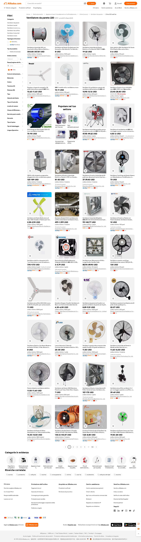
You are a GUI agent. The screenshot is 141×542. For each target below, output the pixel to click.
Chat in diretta (90, 492)
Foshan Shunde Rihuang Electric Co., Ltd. (39, 354)
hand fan (44, 474)
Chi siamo (7, 484)
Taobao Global (78, 533)
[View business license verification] (88, 539)
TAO (85, 533)
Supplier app (72, 525)
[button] (85, 3)
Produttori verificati (64, 488)
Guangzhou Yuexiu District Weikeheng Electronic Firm (67, 271)
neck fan (10, 474)
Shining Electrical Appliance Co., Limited (94, 311)
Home (28, 14)
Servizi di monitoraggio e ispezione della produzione (43, 503)
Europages (98, 533)
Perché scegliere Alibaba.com (13, 488)
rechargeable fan (56, 474)
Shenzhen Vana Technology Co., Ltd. (121, 396)
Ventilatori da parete (97, 14)
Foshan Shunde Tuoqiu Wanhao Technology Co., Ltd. (122, 137)
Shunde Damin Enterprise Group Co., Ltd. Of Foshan (39, 95)
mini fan (69, 474)
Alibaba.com (105, 525)
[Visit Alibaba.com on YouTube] (130, 510)
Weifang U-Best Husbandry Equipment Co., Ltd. (95, 268)
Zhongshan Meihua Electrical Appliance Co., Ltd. (39, 268)
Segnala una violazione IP (93, 502)
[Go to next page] (96, 447)
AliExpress (43, 533)
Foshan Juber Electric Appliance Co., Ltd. (95, 439)
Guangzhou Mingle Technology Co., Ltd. (94, 226)
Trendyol (91, 533)
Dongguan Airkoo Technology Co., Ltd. (121, 356)
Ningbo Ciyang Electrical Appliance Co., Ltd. (122, 311)
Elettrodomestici (38, 14)
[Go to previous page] (65, 447)
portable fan (21, 474)
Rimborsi (88, 499)
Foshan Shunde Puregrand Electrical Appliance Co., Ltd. (67, 396)
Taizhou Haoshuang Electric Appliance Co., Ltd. (39, 226)
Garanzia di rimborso (37, 492)
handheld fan (90, 474)
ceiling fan (33, 474)
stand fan (118, 474)
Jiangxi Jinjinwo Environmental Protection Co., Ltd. (39, 55)
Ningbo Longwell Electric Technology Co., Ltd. (122, 228)
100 (92, 447)
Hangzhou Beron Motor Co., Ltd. (119, 97)
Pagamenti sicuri (36, 488)
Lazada (70, 533)
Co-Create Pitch (9, 492)
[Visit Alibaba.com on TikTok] (134, 510)
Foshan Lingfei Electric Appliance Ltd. (38, 394)
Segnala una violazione (92, 506)
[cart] (110, 3)
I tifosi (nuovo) (83, 14)
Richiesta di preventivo (65, 492)
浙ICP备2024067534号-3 (119, 539)
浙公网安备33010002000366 (102, 539)
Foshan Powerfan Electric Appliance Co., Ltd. (67, 55)
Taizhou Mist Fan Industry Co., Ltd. (120, 183)
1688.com (51, 533)
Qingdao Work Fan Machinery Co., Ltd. (94, 399)
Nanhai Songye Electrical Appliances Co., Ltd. (122, 268)
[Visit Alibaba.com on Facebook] (115, 510)
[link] (138, 523)
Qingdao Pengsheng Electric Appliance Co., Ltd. (39, 183)
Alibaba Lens (13, 525)
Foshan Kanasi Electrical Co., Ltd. (120, 439)
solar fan (79, 474)
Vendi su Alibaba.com (120, 488)
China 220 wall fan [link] (111, 14)
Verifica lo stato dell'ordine (121, 495)
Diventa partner (118, 502)
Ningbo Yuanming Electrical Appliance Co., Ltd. (67, 94)
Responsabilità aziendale (11, 495)
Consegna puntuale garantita (40, 495)
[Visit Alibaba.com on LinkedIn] (118, 510)
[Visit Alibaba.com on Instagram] (126, 510)
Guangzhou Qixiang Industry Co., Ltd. (66, 228)
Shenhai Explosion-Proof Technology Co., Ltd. (95, 137)
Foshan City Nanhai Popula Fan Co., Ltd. (66, 354)
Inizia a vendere (118, 492)
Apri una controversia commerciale (96, 495)
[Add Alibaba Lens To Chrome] (32, 525)
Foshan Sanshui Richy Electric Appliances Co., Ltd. (39, 439)
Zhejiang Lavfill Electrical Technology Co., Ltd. (95, 95)
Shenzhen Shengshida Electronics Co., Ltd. (39, 137)
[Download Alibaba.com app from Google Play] (130, 525)
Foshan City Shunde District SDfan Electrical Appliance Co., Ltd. (95, 55)
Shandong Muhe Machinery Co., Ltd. (93, 186)
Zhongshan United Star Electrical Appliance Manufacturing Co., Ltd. (95, 354)
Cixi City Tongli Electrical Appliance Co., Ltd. (122, 55)
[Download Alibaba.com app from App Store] (116, 525)
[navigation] (14, 230)
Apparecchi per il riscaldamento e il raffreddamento (61, 14)
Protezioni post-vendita (38, 499)
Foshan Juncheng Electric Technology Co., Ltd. (39, 314)
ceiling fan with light (104, 474)
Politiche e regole (36, 508)
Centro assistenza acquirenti (94, 488)
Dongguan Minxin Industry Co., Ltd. (65, 186)
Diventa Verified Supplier (121, 499)
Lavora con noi (8, 499)
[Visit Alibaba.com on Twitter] (122, 510)
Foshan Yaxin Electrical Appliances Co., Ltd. (67, 311)
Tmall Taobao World (61, 533)
